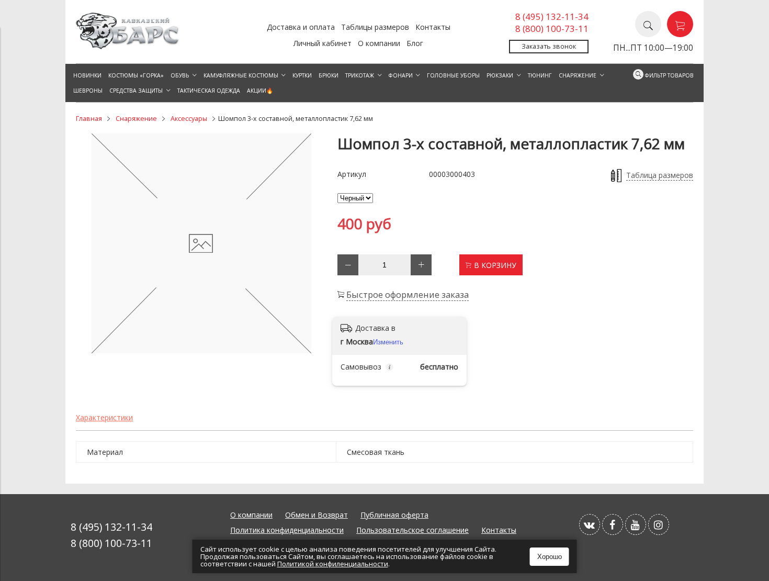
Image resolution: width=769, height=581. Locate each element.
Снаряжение (136, 118)
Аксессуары (189, 118)
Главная (89, 118)
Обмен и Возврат (316, 515)
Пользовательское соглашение (412, 530)
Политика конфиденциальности (287, 530)
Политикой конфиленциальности (332, 563)
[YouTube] (635, 524)
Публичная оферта (394, 515)
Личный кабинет (322, 43)
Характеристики (104, 417)
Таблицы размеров (375, 27)
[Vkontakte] (589, 524)
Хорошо (549, 557)
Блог (414, 43)
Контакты (432, 27)
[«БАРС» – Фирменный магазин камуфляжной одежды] (128, 46)
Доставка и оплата (301, 27)
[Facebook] (612, 524)
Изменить (388, 342)
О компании (379, 43)
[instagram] (658, 524)
